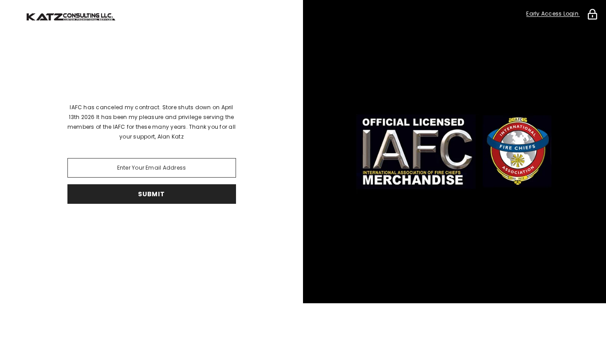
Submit (151, 194)
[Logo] (151, 16)
